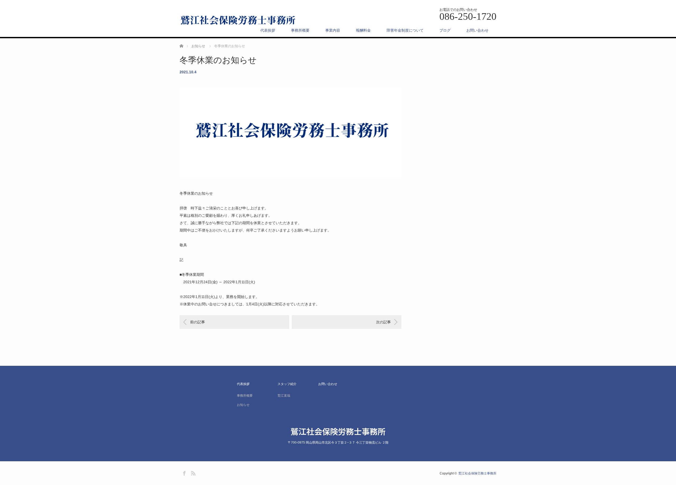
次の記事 (383, 322)
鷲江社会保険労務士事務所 (338, 431)
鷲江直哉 (284, 395)
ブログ (444, 30)
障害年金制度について (405, 30)
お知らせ (243, 405)
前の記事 (197, 322)
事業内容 (332, 30)
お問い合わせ (477, 30)
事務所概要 (300, 30)
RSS (192, 472)
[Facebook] (183, 472)
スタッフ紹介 (287, 384)
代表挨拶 (267, 30)
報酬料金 (363, 30)
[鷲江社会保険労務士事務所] (238, 20)
